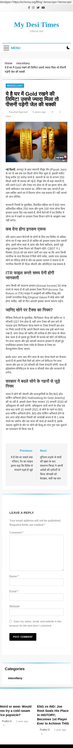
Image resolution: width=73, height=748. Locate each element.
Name (14, 576)
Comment (16, 532)
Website (14, 606)
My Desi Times (36, 25)
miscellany (15, 85)
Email (13, 591)
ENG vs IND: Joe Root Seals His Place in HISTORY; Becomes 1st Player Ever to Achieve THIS (53, 715)
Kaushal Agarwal (18, 111)
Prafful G (45, 729)
